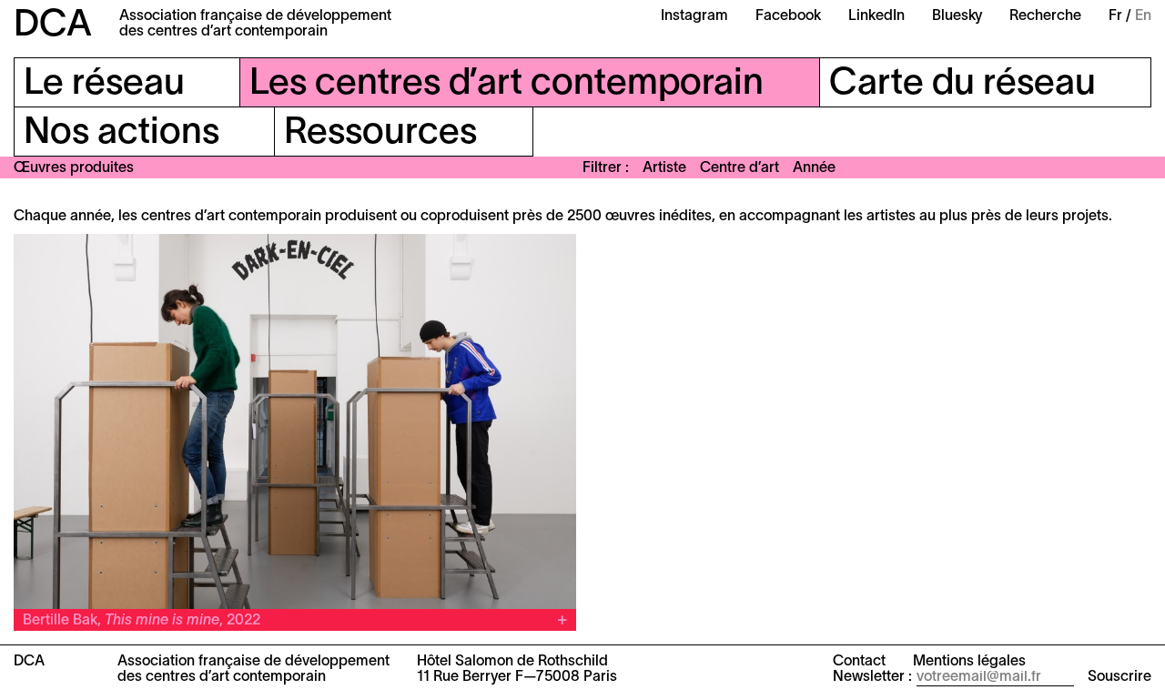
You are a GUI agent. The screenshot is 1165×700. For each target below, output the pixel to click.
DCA (53, 26)
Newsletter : (872, 677)
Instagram (694, 16)
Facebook (788, 16)
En (1143, 16)
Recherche (1045, 16)
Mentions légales (969, 661)
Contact (859, 661)
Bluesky (957, 16)
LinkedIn (876, 16)
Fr (1115, 16)
